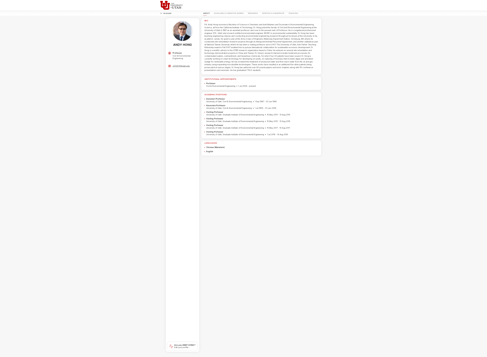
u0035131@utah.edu (181, 66)
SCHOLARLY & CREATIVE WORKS (229, 13)
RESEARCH (253, 13)
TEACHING (293, 13)
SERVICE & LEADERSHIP (273, 13)
